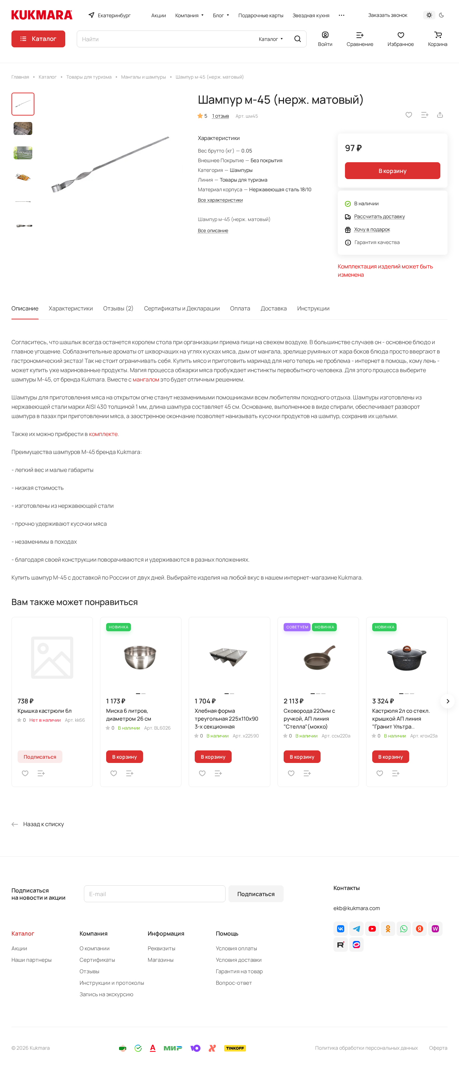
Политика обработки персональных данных (366, 1047)
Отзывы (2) (118, 308)
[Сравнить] (424, 114)
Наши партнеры (31, 960)
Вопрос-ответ (234, 983)
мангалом (146, 379)
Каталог (22, 933)
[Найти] (298, 39)
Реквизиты (161, 948)
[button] (447, 701)
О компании (95, 948)
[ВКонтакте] (340, 929)
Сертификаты (97, 960)
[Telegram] (356, 929)
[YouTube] (372, 929)
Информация (166, 933)
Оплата (240, 308)
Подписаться (256, 894)
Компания (94, 933)
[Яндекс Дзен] (419, 929)
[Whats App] (404, 929)
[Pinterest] (435, 929)
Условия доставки (239, 960)
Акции (19, 948)
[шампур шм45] (111, 167)
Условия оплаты (236, 948)
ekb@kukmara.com (356, 908)
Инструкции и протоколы (112, 983)
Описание (24, 308)
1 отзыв (220, 115)
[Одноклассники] (388, 929)
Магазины (161, 960)
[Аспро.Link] (356, 944)
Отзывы (89, 971)
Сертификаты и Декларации (182, 308)
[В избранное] (408, 114)
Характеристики (71, 308)
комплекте (103, 434)
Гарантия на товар (239, 971)
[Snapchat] (340, 944)
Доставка (274, 308)
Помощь (227, 933)
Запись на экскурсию (106, 994)
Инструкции (313, 308)
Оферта (438, 1047)
